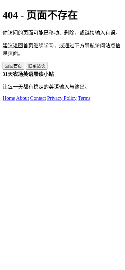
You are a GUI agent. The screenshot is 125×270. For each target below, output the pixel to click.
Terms (84, 98)
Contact (38, 98)
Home (9, 98)
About (22, 98)
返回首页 (13, 66)
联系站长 (36, 66)
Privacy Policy (62, 98)
